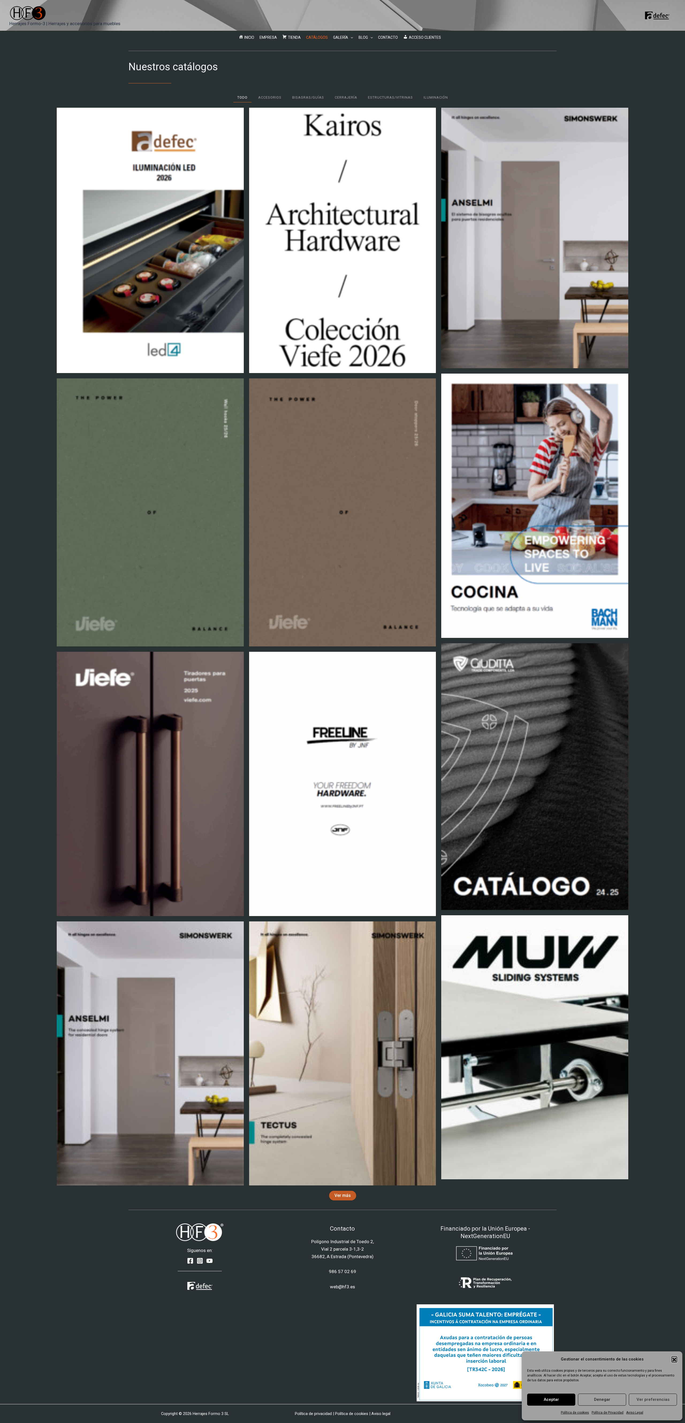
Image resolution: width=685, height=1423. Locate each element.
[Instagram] (200, 1261)
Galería (340, 37)
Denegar (602, 1399)
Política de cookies (575, 1412)
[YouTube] (209, 1261)
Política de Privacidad (607, 1412)
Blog (363, 37)
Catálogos (317, 37)
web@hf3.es (342, 1286)
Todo (242, 97)
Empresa (268, 37)
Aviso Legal (634, 1412)
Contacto (388, 37)
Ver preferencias (653, 1399)
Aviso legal (380, 1413)
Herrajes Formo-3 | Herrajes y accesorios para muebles (64, 23)
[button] (674, 1359)
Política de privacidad (313, 1413)
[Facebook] (190, 1261)
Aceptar (551, 1399)
